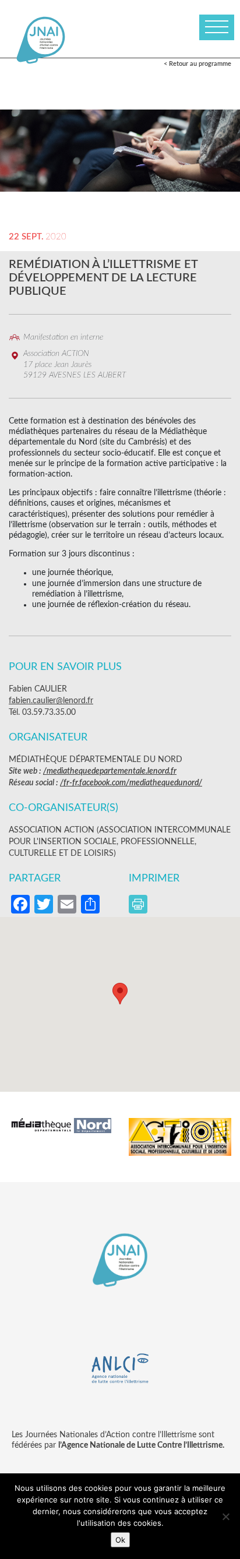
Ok (120, 1539)
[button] (120, 993)
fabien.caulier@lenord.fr (51, 701)
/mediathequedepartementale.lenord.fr (110, 771)
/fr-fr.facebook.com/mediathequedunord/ (131, 783)
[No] (225, 1516)
